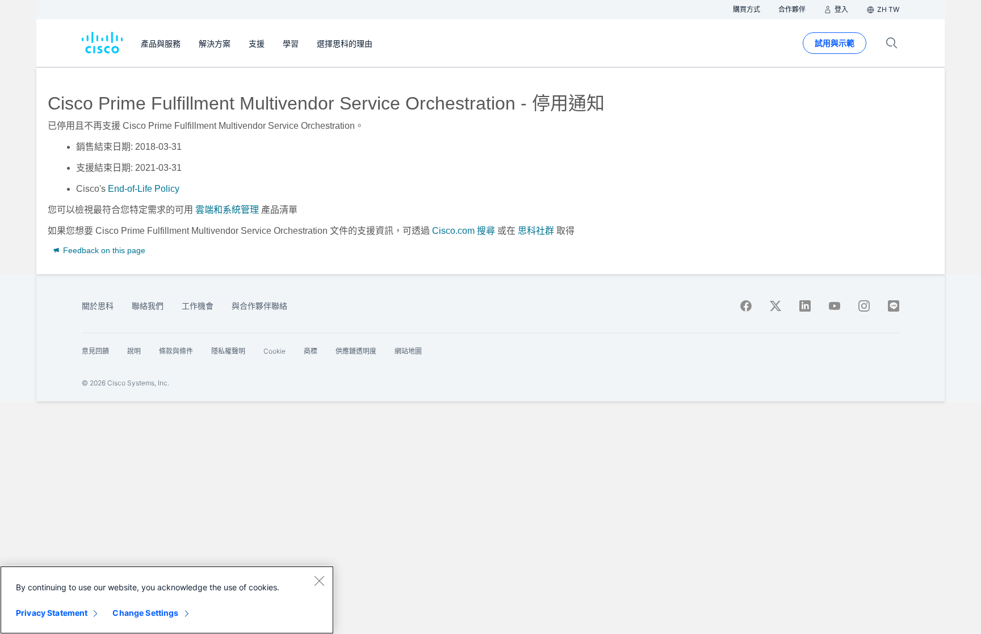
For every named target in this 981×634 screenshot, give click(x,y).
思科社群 (536, 231)
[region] (167, 600)
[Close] (319, 580)
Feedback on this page (103, 250)
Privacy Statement (51, 613)
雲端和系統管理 (227, 210)
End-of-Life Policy (143, 189)
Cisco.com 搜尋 (463, 231)
